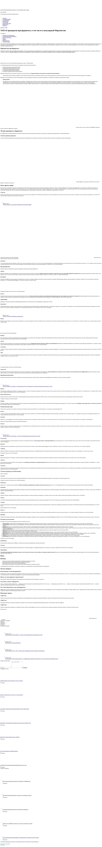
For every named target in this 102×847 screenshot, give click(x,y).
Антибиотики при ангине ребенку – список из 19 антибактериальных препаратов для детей (21, 436)
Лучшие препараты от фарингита (9, 36)
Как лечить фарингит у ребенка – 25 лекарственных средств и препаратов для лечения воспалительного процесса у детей (27, 386)
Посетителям (5, 22)
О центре (5, 18)
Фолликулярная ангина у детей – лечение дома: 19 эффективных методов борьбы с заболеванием (25, 650)
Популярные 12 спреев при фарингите (13, 642)
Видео (4, 38)
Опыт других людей (7, 37)
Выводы (4, 39)
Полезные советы (6, 41)
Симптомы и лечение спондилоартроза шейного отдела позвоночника (14, 708)
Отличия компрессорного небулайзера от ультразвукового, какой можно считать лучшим (21, 837)
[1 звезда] (9, 614)
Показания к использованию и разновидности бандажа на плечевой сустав (15, 722)
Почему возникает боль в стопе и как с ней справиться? (11, 694)
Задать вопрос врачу (7, 23)
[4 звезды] (62, 614)
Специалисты (5, 21)
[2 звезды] (27, 614)
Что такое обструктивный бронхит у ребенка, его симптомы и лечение (17, 795)
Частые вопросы (6, 40)
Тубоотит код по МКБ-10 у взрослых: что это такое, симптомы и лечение (17, 823)
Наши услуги (5, 24)
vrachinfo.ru (2, 843)
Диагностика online (7, 19)
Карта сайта (2, 844)
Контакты (5, 25)
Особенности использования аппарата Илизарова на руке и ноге (13, 765)
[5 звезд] (80, 614)
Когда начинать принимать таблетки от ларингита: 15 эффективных (16, 781)
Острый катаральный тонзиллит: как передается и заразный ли (15, 809)
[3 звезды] (45, 614)
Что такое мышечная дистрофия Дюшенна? (9, 751)
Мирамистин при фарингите (8, 35)
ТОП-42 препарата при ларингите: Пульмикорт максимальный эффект (17, 204)
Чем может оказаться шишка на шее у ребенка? (9, 737)
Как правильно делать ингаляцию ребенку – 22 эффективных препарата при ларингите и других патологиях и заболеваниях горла (31, 658)
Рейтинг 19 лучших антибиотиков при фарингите (13, 316)
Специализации (6, 20)
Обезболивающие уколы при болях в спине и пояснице (11, 680)
